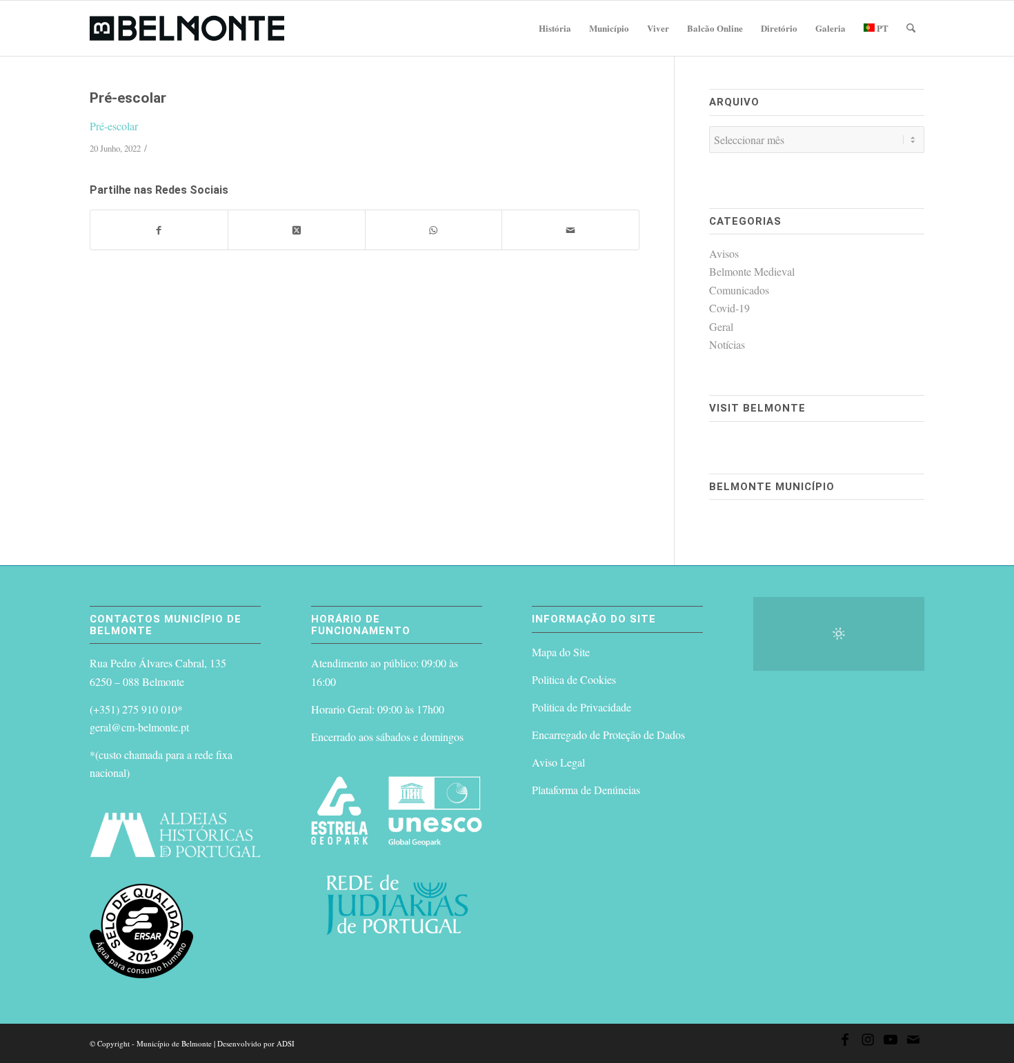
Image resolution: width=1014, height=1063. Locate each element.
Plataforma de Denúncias (586, 789)
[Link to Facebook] (845, 1041)
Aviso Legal (558, 762)
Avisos (724, 253)
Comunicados (739, 290)
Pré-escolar (114, 126)
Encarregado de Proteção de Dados (608, 734)
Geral (721, 326)
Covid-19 (729, 308)
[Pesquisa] (910, 28)
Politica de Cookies (574, 679)
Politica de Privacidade (581, 707)
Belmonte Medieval (752, 271)
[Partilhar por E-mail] (570, 229)
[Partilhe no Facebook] (159, 229)
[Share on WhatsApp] (434, 229)
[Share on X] (296, 229)
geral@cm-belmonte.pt (139, 727)
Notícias (727, 344)
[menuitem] (555, 28)
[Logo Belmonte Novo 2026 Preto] (187, 28)
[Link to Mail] (913, 1041)
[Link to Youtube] (890, 1041)
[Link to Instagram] (867, 1041)
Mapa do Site (561, 652)
